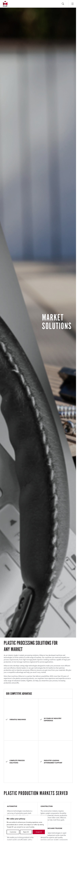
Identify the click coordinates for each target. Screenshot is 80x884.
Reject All (26, 832)
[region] (26, 825)
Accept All (39, 832)
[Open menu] (72, 4)
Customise (13, 832)
